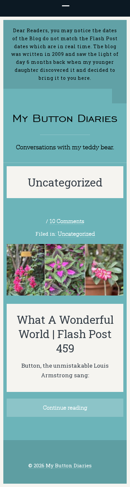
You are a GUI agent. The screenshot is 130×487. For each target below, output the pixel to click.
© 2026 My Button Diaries (60, 465)
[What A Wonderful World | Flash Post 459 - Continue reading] (65, 270)
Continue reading (65, 407)
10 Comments (66, 221)
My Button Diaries (65, 118)
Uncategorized (76, 233)
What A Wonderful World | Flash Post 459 (65, 333)
